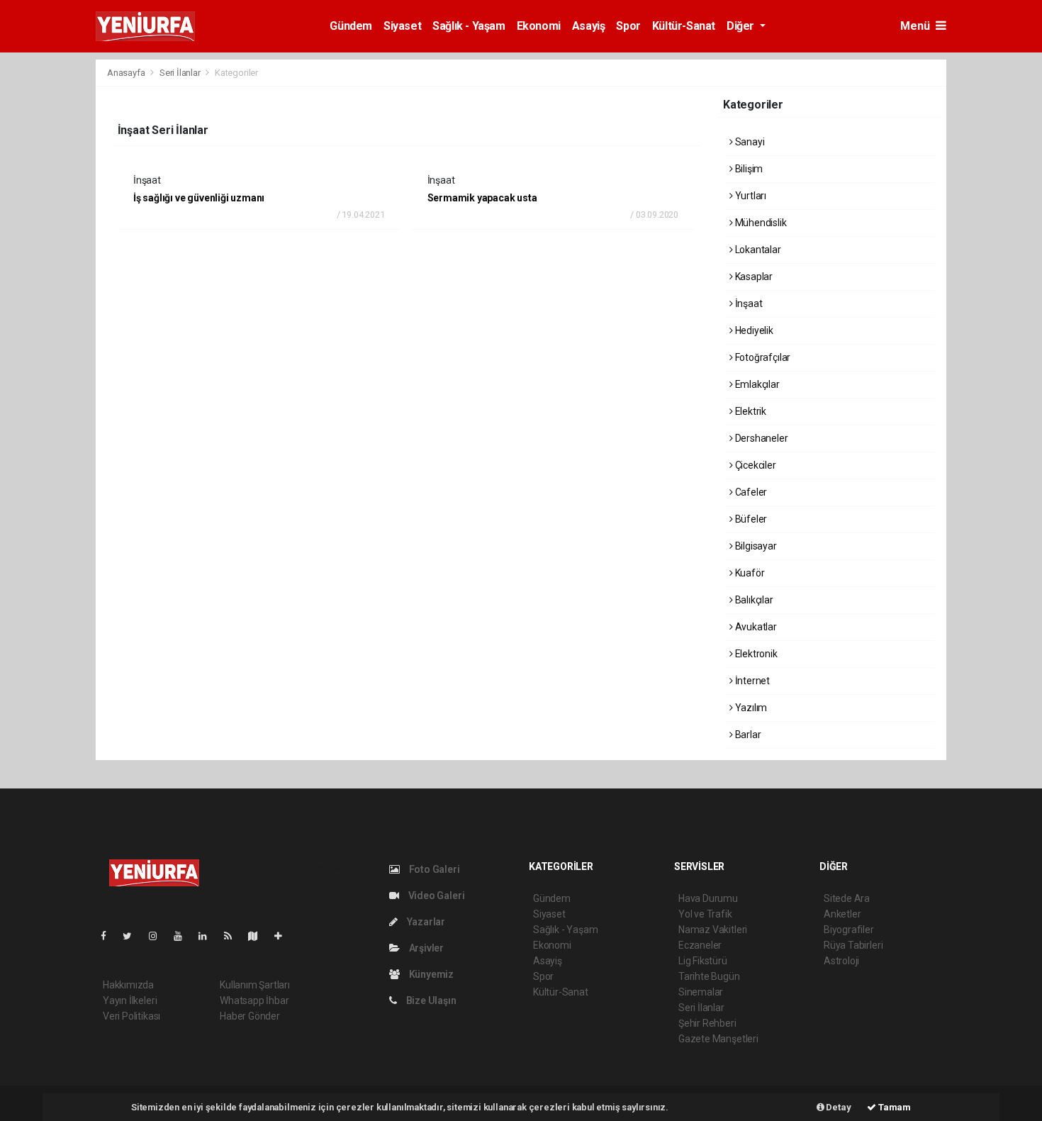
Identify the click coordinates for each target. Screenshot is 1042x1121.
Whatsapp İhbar (254, 1000)
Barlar (747, 734)
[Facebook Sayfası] (109, 936)
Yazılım (750, 707)
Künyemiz (430, 974)
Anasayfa (127, 72)
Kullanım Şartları (255, 985)
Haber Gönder (250, 1016)
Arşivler (425, 948)
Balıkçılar (753, 600)
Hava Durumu (708, 898)
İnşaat (747, 303)
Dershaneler (760, 438)
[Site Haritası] (258, 936)
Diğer (742, 26)
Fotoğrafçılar (761, 357)
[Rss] (233, 936)
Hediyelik (753, 330)
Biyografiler (849, 929)
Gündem (351, 26)
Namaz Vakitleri (712, 929)
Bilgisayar (755, 546)
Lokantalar (757, 249)
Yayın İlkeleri (130, 1000)
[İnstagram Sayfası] (159, 936)
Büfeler (750, 519)
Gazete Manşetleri (718, 1038)
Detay (837, 1107)
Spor (628, 26)
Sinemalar (700, 992)
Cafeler (750, 492)
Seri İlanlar (180, 72)
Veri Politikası (131, 1016)
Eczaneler (700, 945)
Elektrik (749, 411)
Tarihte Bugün (709, 976)
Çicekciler (754, 465)
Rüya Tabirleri (853, 945)
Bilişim (748, 168)
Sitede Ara (847, 898)
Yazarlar (425, 921)
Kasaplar (753, 276)
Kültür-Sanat (683, 26)
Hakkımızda (128, 985)
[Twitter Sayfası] (133, 936)
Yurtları (749, 195)
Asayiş (588, 26)
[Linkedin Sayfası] (208, 936)
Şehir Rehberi (707, 1023)
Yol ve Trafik (705, 914)
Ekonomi (539, 26)
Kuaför (748, 573)
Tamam (893, 1107)
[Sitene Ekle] (283, 936)
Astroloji (841, 960)
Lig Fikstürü (702, 960)
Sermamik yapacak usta (482, 197)
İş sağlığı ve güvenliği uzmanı (198, 197)
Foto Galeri (433, 869)
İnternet (751, 680)
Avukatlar (755, 626)
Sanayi (748, 141)
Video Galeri (435, 895)
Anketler (842, 914)
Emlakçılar (756, 384)
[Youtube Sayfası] (184, 936)
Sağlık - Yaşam (468, 26)
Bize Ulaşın (430, 1000)
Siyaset (402, 26)
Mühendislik (760, 222)
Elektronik (755, 653)
